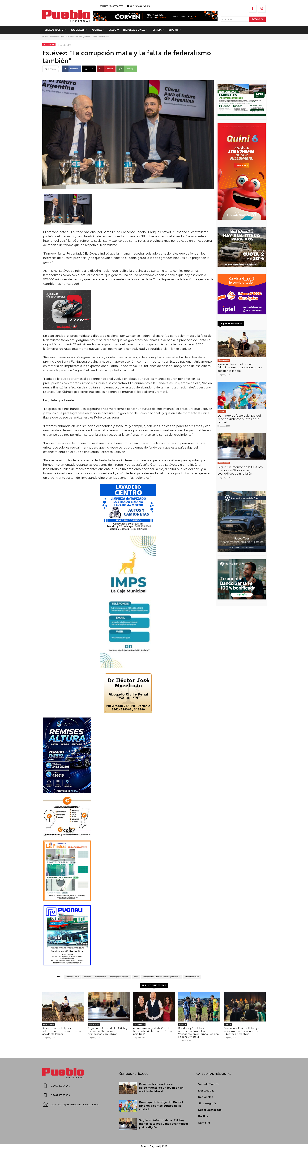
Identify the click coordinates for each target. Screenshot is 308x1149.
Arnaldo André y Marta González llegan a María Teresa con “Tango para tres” (153, 1031)
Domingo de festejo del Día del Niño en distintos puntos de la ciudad (239, 419)
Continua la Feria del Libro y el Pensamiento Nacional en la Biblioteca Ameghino (242, 1031)
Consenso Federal (73, 977)
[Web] (242, 294)
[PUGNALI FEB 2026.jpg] (128, 935)
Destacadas (53, 37)
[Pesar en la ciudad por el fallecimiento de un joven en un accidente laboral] (242, 343)
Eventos (221, 411)
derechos (87, 977)
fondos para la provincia (119, 977)
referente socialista (192, 977)
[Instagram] (262, 9)
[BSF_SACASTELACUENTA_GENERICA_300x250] (242, 579)
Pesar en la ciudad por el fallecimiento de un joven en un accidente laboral (240, 367)
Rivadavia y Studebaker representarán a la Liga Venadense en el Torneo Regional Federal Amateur (198, 1032)
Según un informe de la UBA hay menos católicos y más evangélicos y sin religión (240, 470)
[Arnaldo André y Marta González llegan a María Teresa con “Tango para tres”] (154, 1006)
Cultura (228, 1024)
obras (136, 977)
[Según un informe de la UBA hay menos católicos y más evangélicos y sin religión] (242, 446)
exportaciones (100, 977)
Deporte (182, 1024)
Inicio (44, 37)
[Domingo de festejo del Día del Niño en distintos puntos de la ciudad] (242, 395)
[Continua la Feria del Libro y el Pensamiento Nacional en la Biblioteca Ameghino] (245, 1006)
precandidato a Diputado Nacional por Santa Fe (161, 977)
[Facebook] (253, 9)
